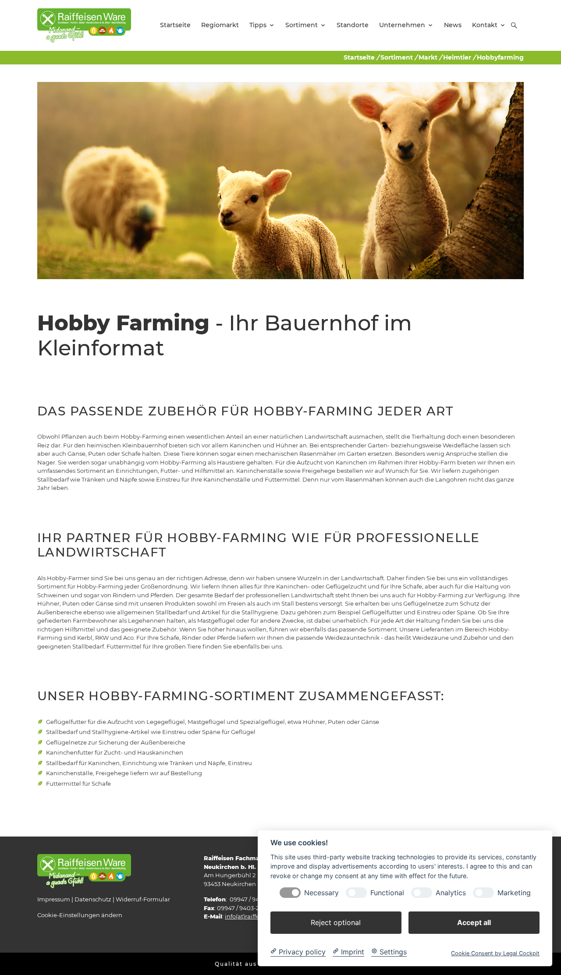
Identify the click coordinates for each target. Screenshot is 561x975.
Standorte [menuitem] (353, 25)
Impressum (53, 899)
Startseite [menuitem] (175, 25)
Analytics (451, 892)
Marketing (514, 892)
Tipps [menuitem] (257, 25)
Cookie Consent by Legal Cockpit (495, 953)
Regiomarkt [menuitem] (220, 25)
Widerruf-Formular (143, 899)
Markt (428, 57)
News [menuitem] (453, 25)
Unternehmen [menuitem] (402, 25)
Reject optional (336, 922)
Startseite (359, 57)
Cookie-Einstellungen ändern (79, 914)
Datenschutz (93, 899)
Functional (387, 892)
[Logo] (84, 25)
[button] (514, 25)
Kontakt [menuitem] (484, 25)
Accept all (474, 922)
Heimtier (457, 57)
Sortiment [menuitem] (301, 25)
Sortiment (396, 57)
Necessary (321, 892)
